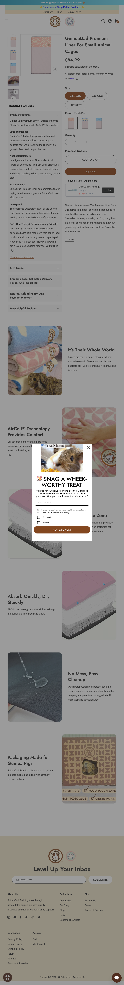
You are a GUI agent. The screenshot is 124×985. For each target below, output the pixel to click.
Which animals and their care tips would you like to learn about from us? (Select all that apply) (61, 511)
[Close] (88, 447)
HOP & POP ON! (62, 530)
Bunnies (46, 522)
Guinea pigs (48, 517)
